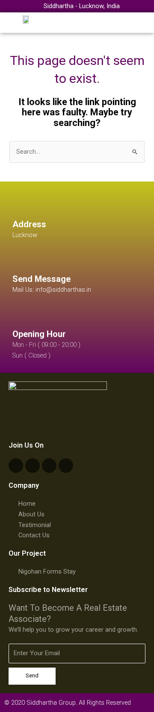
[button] (144, 23)
